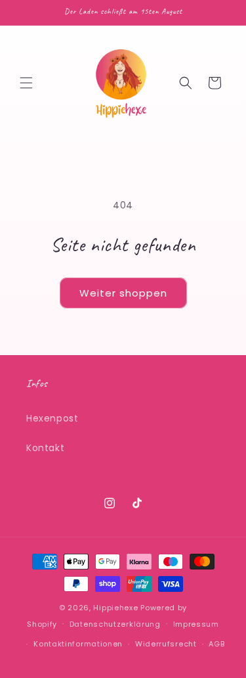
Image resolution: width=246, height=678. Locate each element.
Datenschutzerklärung (115, 624)
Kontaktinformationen (78, 644)
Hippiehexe (115, 607)
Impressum (196, 624)
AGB (216, 644)
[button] (26, 82)
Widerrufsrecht (166, 644)
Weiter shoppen (123, 293)
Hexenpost (52, 418)
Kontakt (45, 447)
